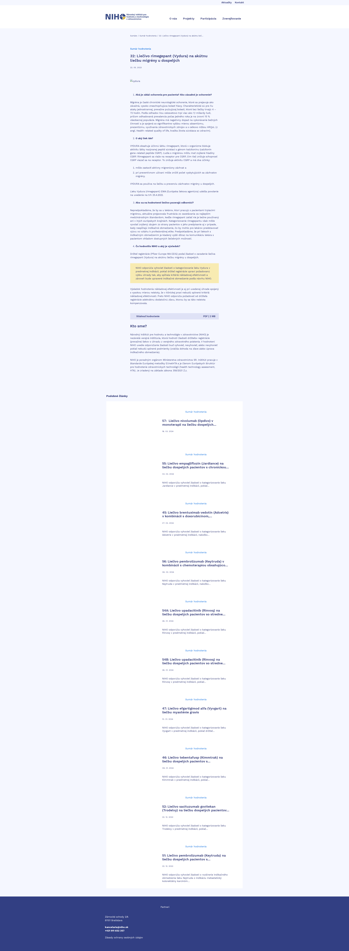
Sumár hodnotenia (148, 36)
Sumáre (133, 36)
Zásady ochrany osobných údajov (124, 937)
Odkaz (164, 910)
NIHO (108, 910)
